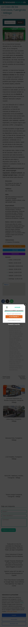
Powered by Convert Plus (14, 324)
